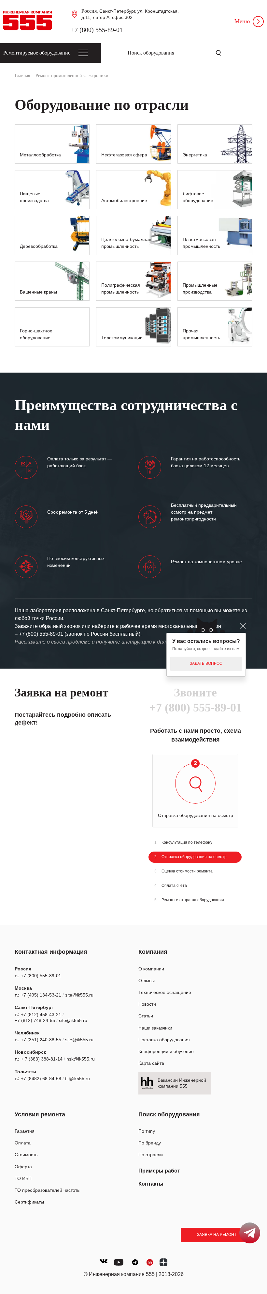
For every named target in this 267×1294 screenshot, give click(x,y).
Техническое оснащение (164, 992)
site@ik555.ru (79, 995)
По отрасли (150, 1154)
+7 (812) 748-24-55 (35, 1020)
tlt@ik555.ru (77, 1078)
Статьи (145, 1015)
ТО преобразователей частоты (47, 1190)
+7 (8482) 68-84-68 (41, 1078)
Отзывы (146, 980)
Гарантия (25, 1131)
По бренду (149, 1142)
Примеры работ (159, 1171)
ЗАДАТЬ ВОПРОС (206, 663)
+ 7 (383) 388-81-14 (42, 1059)
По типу (146, 1131)
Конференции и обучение (166, 1051)
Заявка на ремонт (216, 1234)
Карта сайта (151, 1063)
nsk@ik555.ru (80, 1059)
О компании (151, 968)
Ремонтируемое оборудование (36, 53)
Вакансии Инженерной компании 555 (182, 1083)
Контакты (150, 1184)
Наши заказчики (155, 1027)
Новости (147, 1004)
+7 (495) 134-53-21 (41, 995)
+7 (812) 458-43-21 (41, 1014)
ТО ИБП (23, 1178)
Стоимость (26, 1154)
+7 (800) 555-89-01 (97, 29)
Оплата (23, 1142)
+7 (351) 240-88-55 (41, 1039)
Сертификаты (29, 1202)
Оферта (23, 1166)
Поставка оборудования (164, 1039)
